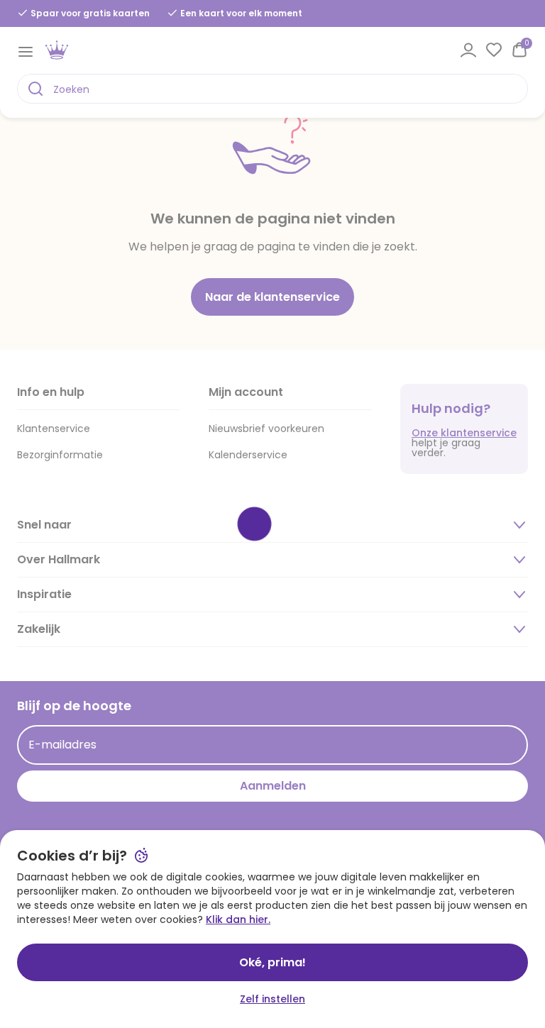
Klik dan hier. (238, 919)
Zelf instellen (272, 999)
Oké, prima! (272, 962)
